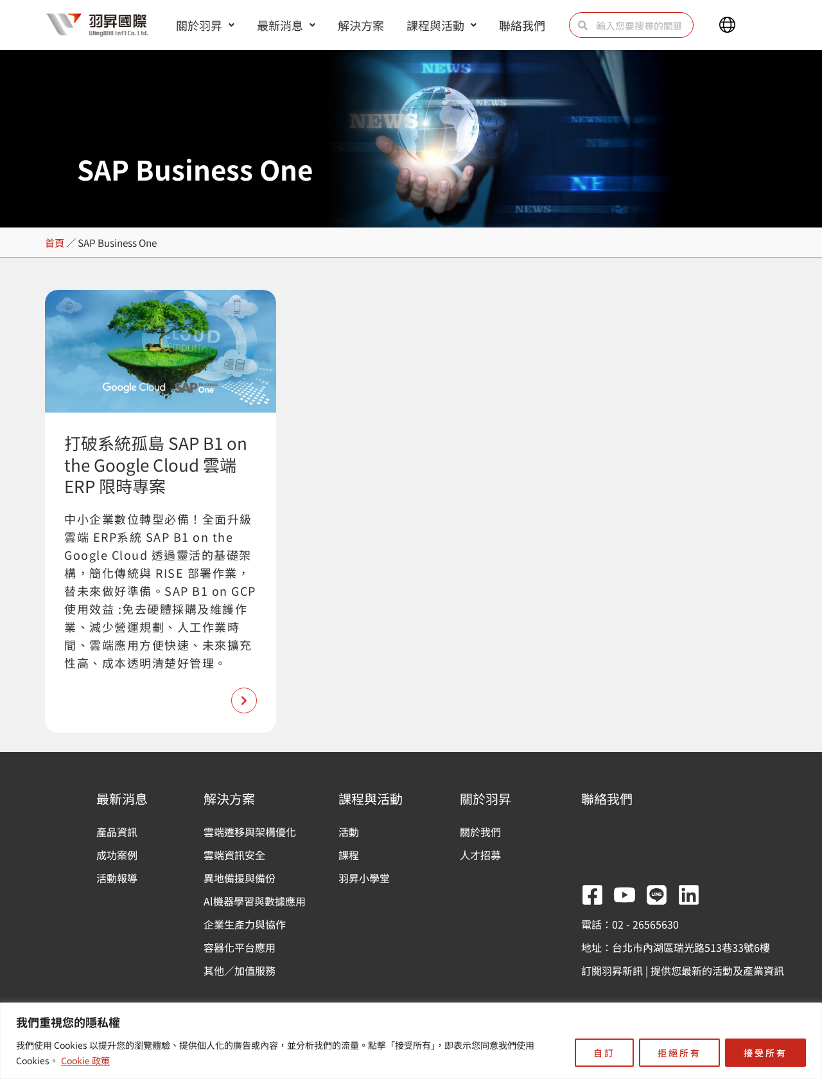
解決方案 (361, 25)
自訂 (604, 1052)
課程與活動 (435, 25)
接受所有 (765, 1052)
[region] (411, 1041)
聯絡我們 (522, 25)
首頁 (54, 242)
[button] (727, 25)
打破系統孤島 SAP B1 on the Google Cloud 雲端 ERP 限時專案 (155, 464)
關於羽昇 (199, 25)
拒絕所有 (679, 1052)
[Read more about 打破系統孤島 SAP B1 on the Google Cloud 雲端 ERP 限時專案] (244, 700)
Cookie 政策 (85, 1060)
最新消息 (280, 25)
